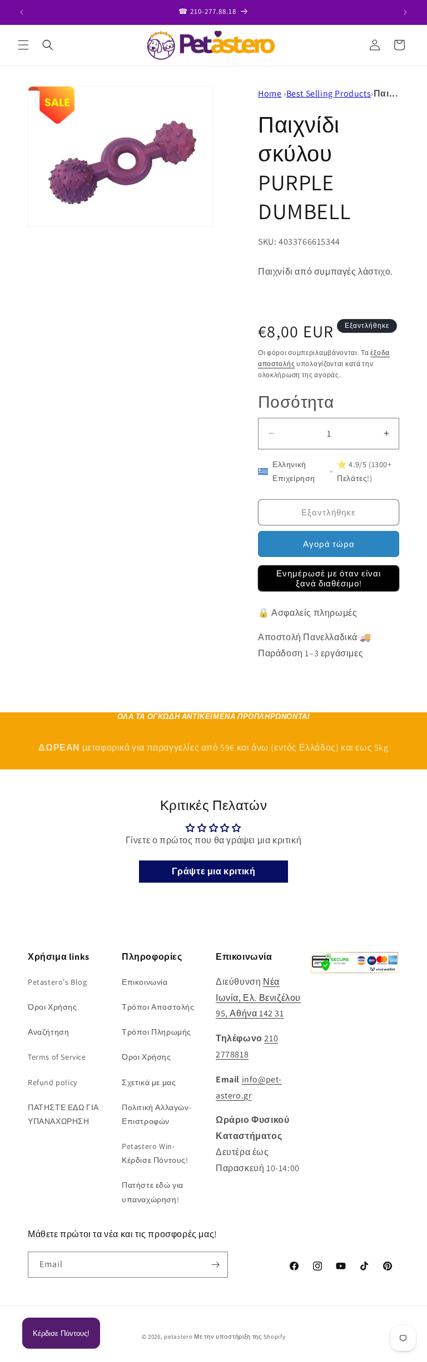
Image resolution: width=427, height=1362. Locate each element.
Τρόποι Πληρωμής (156, 1032)
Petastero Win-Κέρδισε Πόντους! (155, 1153)
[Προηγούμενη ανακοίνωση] (21, 12)
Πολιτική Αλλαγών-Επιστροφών (156, 1114)
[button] (23, 45)
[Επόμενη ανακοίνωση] (405, 12)
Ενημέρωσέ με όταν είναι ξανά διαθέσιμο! (328, 578)
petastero (178, 1336)
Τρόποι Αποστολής (158, 1007)
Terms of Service (57, 1057)
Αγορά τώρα (329, 544)
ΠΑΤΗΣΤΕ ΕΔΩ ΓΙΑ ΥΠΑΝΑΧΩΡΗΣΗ (63, 1114)
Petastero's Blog (57, 982)
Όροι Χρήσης (52, 1007)
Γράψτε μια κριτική (214, 871)
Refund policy (52, 1082)
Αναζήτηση (48, 1032)
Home (269, 93)
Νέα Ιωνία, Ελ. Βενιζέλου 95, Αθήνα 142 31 (258, 998)
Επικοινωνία (145, 982)
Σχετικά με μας (149, 1082)
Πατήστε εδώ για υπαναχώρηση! (152, 1192)
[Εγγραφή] (215, 1265)
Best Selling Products (328, 93)
